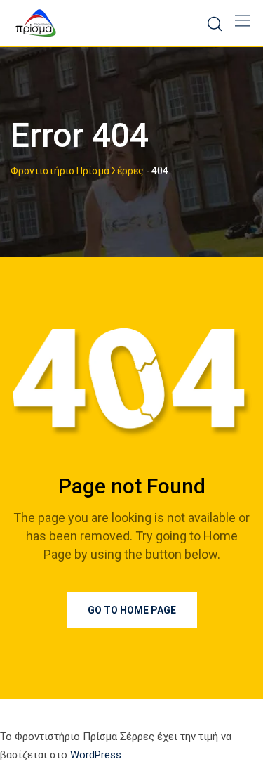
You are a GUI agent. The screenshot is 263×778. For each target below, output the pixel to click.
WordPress (95, 754)
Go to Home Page (132, 610)
